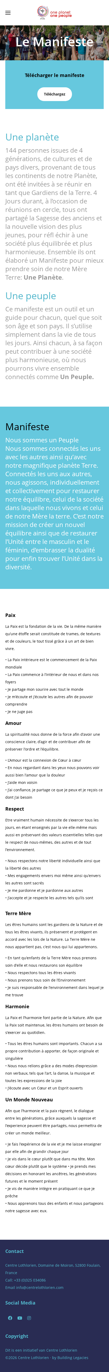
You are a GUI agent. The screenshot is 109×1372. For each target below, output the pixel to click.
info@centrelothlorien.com (39, 1287)
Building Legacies (72, 1357)
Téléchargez (54, 94)
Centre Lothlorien (61, 1350)
